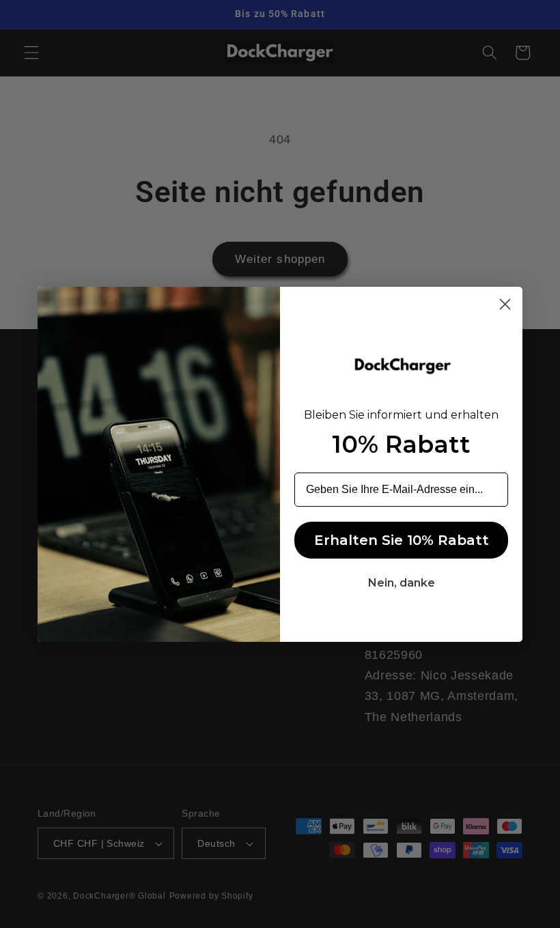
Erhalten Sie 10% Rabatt (401, 540)
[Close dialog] (505, 304)
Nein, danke (401, 582)
